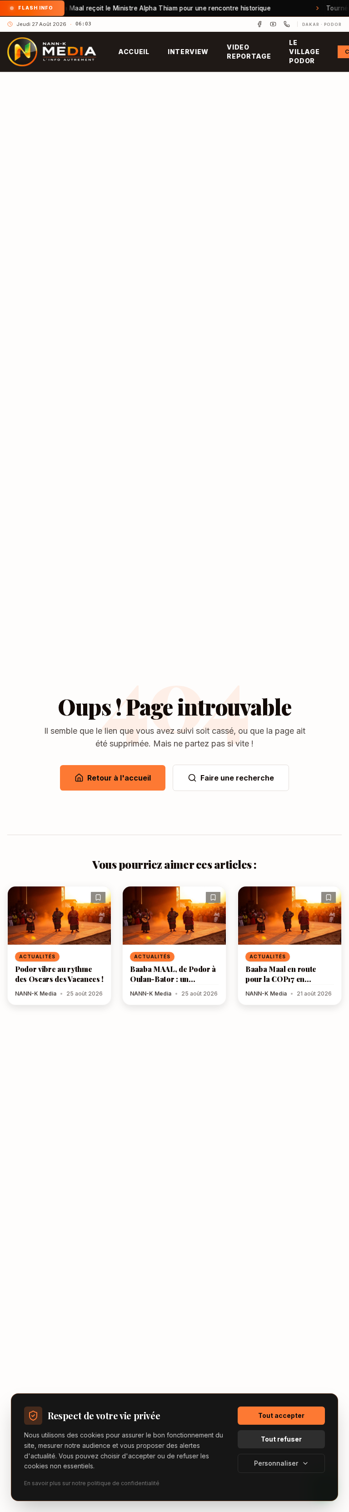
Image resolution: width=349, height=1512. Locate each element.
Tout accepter (281, 1415)
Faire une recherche (237, 777)
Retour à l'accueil (119, 777)
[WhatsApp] (287, 24)
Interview (188, 51)
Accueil (134, 51)
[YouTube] (273, 24)
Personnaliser (276, 1463)
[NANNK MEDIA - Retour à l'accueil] (51, 51)
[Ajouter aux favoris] (98, 897)
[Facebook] (259, 24)
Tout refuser (281, 1439)
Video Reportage (249, 51)
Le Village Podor (304, 52)
